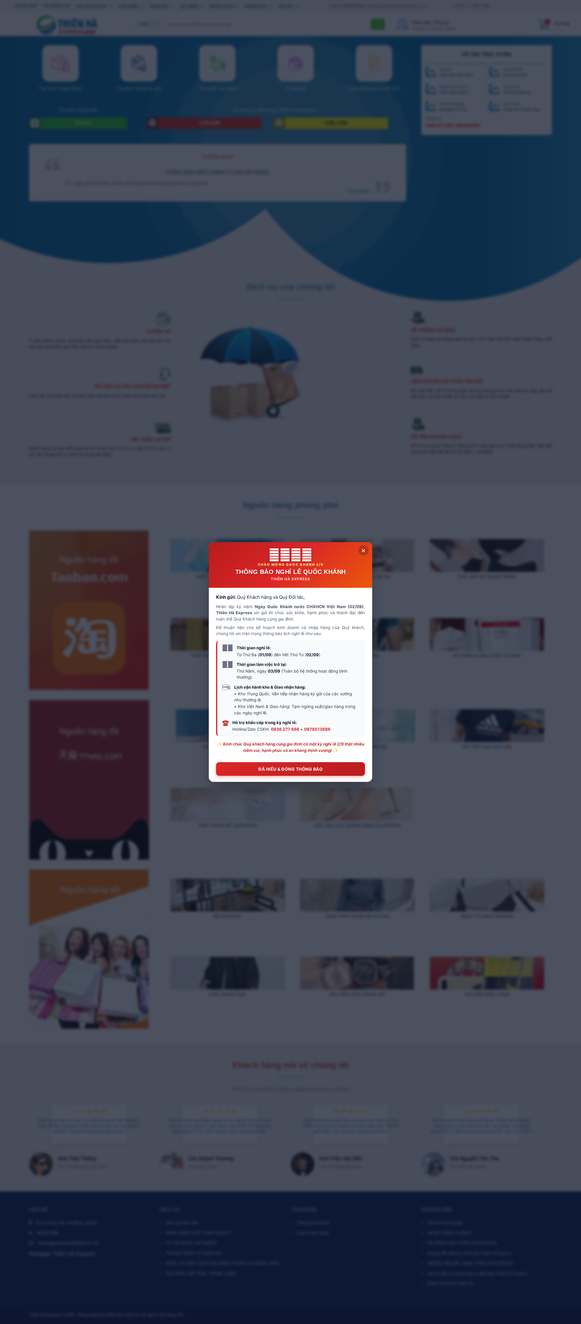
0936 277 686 (285, 729)
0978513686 (317, 729)
